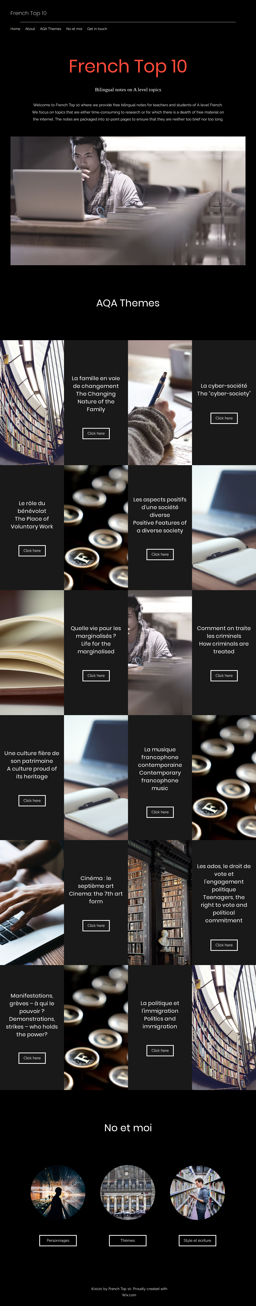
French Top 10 (28, 13)
